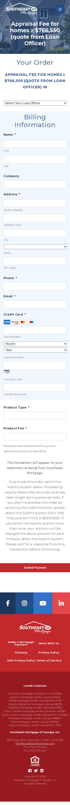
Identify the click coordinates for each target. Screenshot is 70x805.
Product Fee (15, 428)
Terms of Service (49, 660)
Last (6, 165)
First (6, 150)
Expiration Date (14, 357)
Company (11, 176)
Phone (10, 278)
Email (10, 296)
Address (12, 194)
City (6, 239)
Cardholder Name (15, 394)
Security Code (13, 379)
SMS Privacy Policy (21, 660)
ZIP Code (10, 267)
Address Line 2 (13, 224)
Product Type (16, 407)
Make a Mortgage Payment (21, 643)
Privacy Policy (49, 652)
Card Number (12, 336)
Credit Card (15, 314)
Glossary (21, 652)
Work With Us (49, 643)
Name (10, 134)
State (7, 252)
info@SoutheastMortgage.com (35, 743)
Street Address (13, 209)
